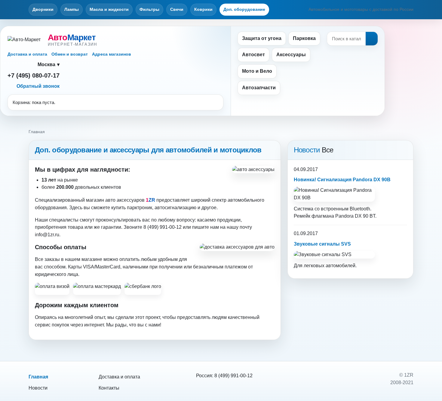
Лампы (71, 9)
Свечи (176, 9)
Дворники (43, 9)
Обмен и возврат (69, 54)
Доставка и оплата (27, 54)
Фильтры (149, 9)
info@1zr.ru (47, 234)
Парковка (304, 38)
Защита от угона (261, 38)
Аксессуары (291, 54)
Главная (38, 376)
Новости (38, 387)
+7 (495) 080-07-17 (34, 75)
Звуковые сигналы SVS (322, 243)
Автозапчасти (259, 87)
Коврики (203, 9)
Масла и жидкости (109, 9)
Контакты (109, 387)
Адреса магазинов (111, 54)
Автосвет (253, 54)
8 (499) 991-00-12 (233, 375)
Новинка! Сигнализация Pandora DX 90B (342, 179)
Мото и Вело (257, 71)
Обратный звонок (38, 86)
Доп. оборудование (244, 9)
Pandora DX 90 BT (355, 216)
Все (327, 150)
